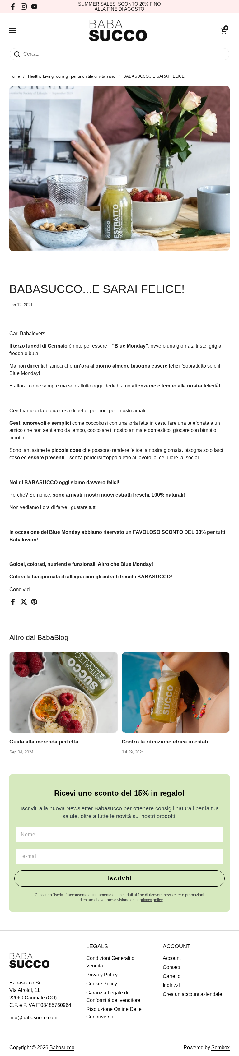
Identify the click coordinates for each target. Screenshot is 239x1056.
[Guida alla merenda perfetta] (63, 692)
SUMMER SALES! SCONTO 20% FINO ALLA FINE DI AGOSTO (119, 7)
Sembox (220, 1047)
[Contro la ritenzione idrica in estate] (176, 692)
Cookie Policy (101, 983)
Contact (171, 967)
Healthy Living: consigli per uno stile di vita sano (71, 76)
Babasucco (61, 1047)
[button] (223, 30)
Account (172, 958)
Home (14, 76)
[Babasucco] (118, 30)
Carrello (171, 976)
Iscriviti (119, 878)
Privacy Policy (102, 974)
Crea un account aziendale (192, 994)
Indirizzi (171, 985)
